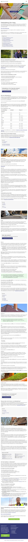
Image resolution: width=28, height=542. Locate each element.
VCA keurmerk (6, 479)
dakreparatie (14, 512)
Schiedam (21, 456)
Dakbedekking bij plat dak (6, 41)
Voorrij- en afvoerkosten (6, 145)
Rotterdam (4, 455)
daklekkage (9, 512)
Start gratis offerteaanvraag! (8, 238)
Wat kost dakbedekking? (6, 39)
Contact (19, 540)
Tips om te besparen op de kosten (8, 45)
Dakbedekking (14, 530)
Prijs (4, 413)
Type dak (4, 142)
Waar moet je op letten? (6, 43)
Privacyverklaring (12, 540)
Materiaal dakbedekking (6, 144)
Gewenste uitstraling (6, 412)
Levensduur (4, 411)
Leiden (11, 458)
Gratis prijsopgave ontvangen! (14, 519)
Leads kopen (22, 540)
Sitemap (8, 540)
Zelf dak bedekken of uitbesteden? (8, 44)
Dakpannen (4, 295)
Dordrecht (4, 457)
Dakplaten (4, 298)
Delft (24, 455)
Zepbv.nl (5, 540)
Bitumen (4, 204)
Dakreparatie (13, 532)
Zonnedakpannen (14, 533)
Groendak (4, 207)
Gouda (21, 457)
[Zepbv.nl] (4, 1)
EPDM (4, 203)
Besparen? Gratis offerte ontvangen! (8, 46)
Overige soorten (5, 300)
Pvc (3, 206)
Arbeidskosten (5, 141)
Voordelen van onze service (7, 38)
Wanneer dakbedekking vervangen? (8, 37)
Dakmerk (20, 481)
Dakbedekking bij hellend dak (7, 42)
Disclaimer (16, 540)
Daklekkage (13, 531)
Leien (4, 296)
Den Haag (9, 454)
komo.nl (17, 478)
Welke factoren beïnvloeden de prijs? (8, 40)
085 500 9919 (14, 11)
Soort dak (4, 410)
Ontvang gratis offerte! (7, 91)
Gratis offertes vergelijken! (6, 535)
